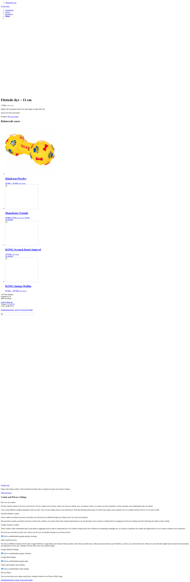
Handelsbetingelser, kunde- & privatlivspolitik (17, 310)
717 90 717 (11, 304)
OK (2, 493)
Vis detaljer (9, 220)
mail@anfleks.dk (7, 302)
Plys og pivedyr (13, 117)
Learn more (8, 493)
